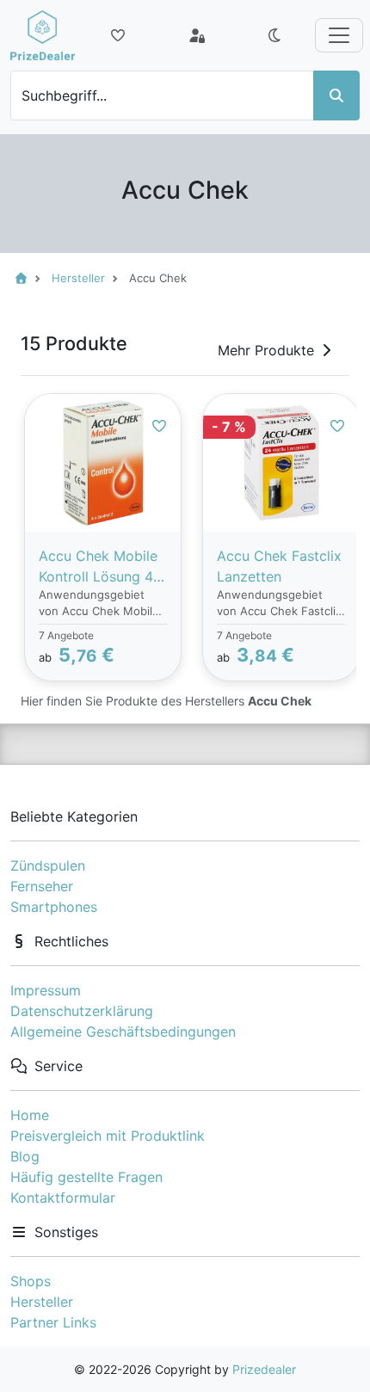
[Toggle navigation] (339, 35)
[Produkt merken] (159, 426)
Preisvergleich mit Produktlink (107, 1135)
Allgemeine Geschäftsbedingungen (123, 1031)
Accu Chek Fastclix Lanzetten (279, 566)
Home (29, 1115)
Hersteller (41, 1301)
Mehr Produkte (266, 350)
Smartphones (53, 906)
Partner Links (53, 1322)
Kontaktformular (62, 1197)
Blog (25, 1156)
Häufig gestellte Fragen (86, 1177)
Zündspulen (47, 865)
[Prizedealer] (42, 35)
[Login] (197, 35)
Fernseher (41, 886)
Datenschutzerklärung (81, 1010)
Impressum (45, 990)
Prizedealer (264, 1369)
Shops (30, 1281)
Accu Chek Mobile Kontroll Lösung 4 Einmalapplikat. (98, 567)
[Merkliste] (117, 35)
